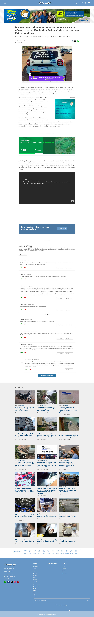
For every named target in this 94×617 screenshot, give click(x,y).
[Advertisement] (47, 614)
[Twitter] (82, 3)
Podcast (64, 570)
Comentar (23, 254)
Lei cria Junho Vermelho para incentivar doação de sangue (67, 540)
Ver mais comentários (47, 375)
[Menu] (5, 3)
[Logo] (45, 2)
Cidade (34, 568)
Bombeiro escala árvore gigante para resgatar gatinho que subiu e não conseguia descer (46, 409)
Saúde (34, 595)
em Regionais (22, 460)
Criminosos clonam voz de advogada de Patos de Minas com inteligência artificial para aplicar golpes (68, 410)
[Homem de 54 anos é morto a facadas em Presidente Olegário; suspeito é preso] (69, 478)
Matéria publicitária (36, 586)
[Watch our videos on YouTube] (18, 582)
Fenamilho (35, 579)
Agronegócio (35, 566)
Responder (60, 268)
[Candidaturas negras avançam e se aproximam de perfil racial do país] (47, 505)
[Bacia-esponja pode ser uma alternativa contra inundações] (69, 505)
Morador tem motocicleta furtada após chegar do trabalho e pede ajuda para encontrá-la (24, 409)
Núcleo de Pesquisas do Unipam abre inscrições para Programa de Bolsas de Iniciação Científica (46, 435)
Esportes (34, 577)
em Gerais (22, 513)
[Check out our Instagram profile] (15, 582)
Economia (35, 573)
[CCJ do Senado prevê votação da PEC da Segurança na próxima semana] (25, 505)
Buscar (87, 600)
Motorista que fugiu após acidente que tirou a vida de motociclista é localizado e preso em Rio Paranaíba (47, 491)
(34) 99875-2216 (11, 576)
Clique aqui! (62, 228)
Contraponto (65, 573)
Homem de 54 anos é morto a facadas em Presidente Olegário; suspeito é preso (68, 490)
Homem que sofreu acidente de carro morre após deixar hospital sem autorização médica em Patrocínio (24, 464)
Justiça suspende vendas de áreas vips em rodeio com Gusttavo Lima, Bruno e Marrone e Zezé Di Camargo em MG (46, 464)
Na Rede (64, 568)
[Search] (76, 3)
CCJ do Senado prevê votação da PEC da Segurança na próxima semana (24, 516)
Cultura (34, 571)
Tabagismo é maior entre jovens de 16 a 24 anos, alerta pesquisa (24, 540)
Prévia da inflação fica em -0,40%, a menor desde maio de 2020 (47, 540)
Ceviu (64, 571)
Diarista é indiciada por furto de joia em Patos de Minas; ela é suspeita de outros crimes (24, 435)
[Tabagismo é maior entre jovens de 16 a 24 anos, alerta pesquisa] (25, 529)
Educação (35, 575)
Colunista (35, 570)
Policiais (34, 590)
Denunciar (69, 268)
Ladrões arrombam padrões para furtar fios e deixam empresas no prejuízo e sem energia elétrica (68, 435)
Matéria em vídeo (36, 584)
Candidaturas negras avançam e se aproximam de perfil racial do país (47, 515)
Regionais (35, 594)
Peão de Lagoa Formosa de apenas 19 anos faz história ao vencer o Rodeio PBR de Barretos (24, 490)
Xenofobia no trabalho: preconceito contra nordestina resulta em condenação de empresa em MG (67, 464)
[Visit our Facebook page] (8, 582)
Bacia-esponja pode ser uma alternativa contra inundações (67, 515)
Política (34, 592)
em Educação (44, 432)
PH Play (34, 588)
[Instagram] (85, 3)
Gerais (34, 583)
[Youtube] (89, 3)
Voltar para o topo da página (61, 605)
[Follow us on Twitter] (12, 582)
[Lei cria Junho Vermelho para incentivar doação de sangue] (69, 529)
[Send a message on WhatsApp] (5, 582)
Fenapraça (35, 581)
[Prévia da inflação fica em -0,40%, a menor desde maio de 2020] (47, 529)
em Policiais (22, 405)
